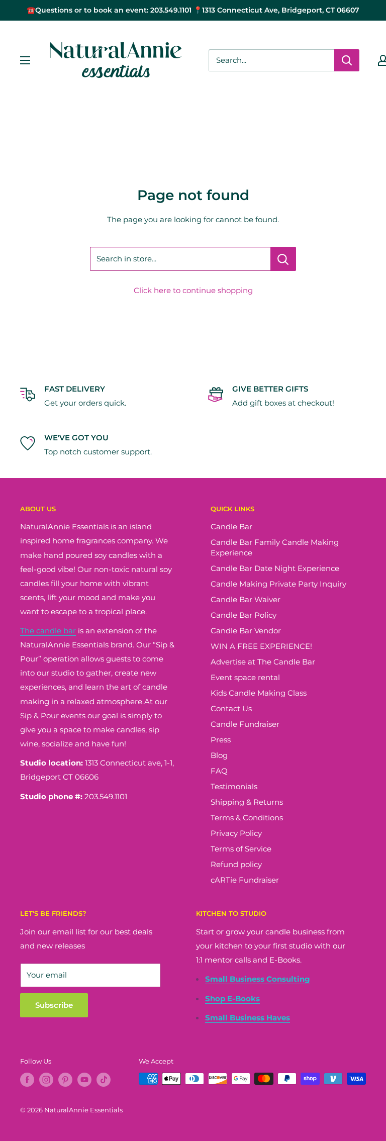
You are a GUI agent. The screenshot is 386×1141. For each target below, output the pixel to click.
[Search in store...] (283, 259)
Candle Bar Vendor (246, 630)
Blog (219, 755)
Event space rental (245, 677)
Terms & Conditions (247, 817)
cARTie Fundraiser (245, 880)
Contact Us (231, 708)
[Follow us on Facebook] (27, 1080)
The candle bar (48, 630)
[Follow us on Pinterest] (65, 1080)
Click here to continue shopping (193, 290)
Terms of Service (241, 848)
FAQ (219, 771)
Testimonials (234, 786)
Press (221, 739)
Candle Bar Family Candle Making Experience (275, 547)
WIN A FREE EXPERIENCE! (261, 646)
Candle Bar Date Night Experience (275, 568)
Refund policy (236, 864)
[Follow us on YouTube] (84, 1080)
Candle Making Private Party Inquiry (278, 584)
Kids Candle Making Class (259, 693)
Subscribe (54, 1005)
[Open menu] (25, 60)
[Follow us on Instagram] (46, 1080)
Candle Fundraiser (245, 724)
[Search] (346, 60)
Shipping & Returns (247, 802)
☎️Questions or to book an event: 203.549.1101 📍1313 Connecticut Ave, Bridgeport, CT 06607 (193, 10)
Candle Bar (231, 526)
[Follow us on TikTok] (103, 1080)
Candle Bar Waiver (245, 599)
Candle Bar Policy (243, 615)
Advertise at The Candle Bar (263, 662)
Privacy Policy (236, 833)
